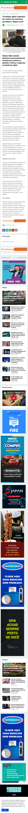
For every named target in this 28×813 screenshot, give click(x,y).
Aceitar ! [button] (5, 810)
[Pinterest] (13, 230)
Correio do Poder (10, 2)
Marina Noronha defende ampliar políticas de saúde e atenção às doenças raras (17, 343)
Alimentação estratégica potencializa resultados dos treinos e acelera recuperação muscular (13, 669)
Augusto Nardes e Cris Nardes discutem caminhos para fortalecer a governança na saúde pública (18, 360)
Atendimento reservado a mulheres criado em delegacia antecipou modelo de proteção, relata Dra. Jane (18, 335)
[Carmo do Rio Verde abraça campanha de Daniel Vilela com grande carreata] (6, 690)
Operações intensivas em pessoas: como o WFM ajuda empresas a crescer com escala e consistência (18, 370)
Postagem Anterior (6, 257)
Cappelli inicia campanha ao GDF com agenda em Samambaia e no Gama (17, 316)
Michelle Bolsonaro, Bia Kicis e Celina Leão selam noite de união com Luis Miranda (18, 308)
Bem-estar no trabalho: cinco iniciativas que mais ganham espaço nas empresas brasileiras (17, 325)
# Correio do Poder (14, 13)
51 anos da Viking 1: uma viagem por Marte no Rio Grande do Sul (17, 378)
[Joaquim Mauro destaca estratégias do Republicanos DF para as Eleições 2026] (6, 351)
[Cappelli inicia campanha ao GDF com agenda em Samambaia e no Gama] (6, 316)
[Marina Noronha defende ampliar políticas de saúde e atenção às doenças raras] (6, 343)
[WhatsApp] (10, 230)
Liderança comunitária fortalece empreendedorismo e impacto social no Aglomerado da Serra (18, 681)
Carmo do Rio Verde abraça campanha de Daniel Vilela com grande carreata (14, 298)
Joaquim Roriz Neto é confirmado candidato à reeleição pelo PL (16, 698)
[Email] (16, 230)
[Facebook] (3, 230)
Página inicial (5, 13)
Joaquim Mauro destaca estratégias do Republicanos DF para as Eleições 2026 (18, 351)
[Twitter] (6, 230)
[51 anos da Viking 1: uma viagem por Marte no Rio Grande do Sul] (6, 378)
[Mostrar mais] (19, 230)
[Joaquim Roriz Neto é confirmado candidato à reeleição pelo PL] (6, 698)
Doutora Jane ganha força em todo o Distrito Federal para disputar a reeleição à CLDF (17, 706)
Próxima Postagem (21, 257)
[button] (2, 2)
